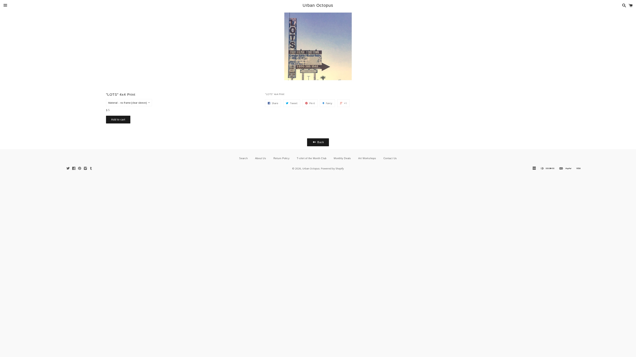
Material (112, 102)
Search (243, 158)
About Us (260, 158)
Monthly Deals (342, 158)
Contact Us (390, 158)
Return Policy (281, 158)
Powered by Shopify (332, 168)
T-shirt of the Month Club (311, 158)
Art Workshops (367, 158)
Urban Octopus (318, 5)
